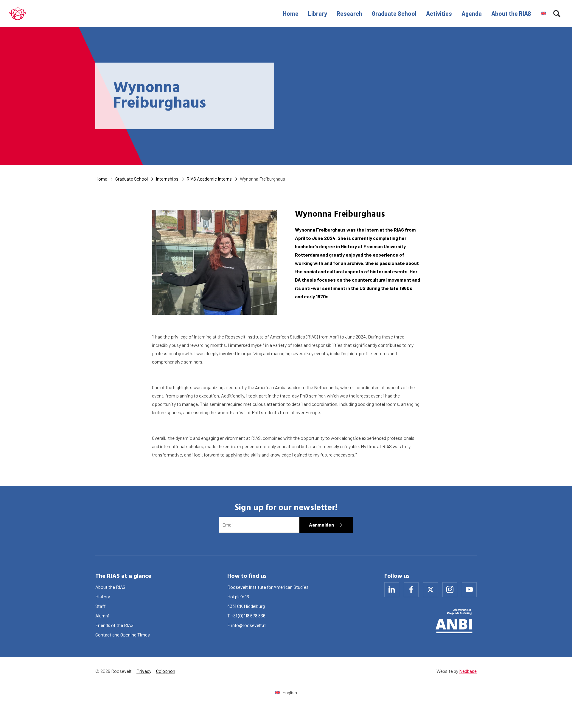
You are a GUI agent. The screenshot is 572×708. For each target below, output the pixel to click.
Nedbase (468, 671)
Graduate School (394, 13)
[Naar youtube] (469, 589)
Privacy (143, 671)
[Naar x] (430, 589)
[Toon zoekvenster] (557, 13)
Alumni (102, 615)
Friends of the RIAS (114, 625)
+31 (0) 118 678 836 (248, 615)
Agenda (471, 13)
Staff (100, 606)
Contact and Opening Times (122, 634)
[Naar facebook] (411, 589)
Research (349, 13)
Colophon (165, 671)
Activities (439, 13)
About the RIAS (511, 13)
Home (291, 13)
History (102, 596)
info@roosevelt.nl (248, 625)
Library (317, 13)
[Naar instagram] (449, 589)
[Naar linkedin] (391, 589)
